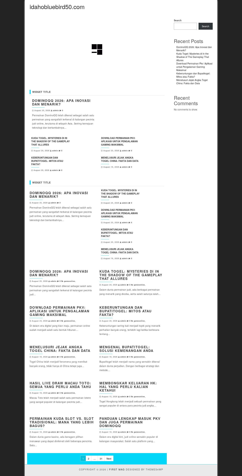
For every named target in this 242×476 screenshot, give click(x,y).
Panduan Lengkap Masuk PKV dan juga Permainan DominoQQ (130, 422)
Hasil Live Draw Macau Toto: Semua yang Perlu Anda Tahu (60, 385)
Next (109, 458)
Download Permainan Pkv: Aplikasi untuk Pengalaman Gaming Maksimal (119, 141)
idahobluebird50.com (57, 6)
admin (56, 110)
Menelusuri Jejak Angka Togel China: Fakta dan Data (119, 159)
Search (178, 20)
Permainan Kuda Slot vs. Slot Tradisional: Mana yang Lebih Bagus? (62, 422)
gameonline (69, 281)
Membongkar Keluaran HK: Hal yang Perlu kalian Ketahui (128, 387)
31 (101, 458)
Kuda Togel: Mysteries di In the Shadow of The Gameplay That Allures (50, 141)
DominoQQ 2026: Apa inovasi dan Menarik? (61, 102)
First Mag (117, 469)
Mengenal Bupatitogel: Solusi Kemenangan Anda (126, 348)
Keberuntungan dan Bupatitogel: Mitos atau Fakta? (47, 161)
